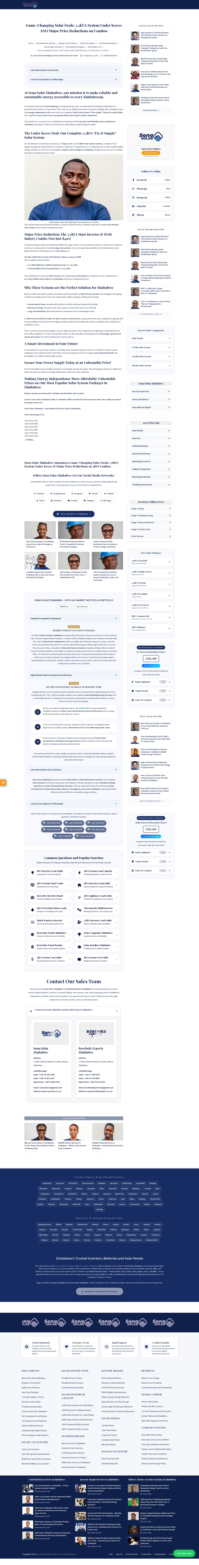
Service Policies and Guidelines (154, 1416)
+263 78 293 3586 (75, 823)
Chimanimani (98, 1204)
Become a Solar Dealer (31, 1401)
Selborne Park (82, 1224)
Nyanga (115, 1224)
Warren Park (119, 1194)
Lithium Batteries (140, 446)
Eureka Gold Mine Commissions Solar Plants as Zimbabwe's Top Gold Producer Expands (158, 1528)
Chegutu (42, 1230)
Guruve (119, 1235)
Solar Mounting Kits (110, 1463)
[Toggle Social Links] (3, 783)
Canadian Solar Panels (111, 1440)
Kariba (146, 1230)
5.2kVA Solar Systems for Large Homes (78, 1415)
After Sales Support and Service (154, 1420)
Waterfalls (113, 1189)
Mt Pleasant (73, 1183)
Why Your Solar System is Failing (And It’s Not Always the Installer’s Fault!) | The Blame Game (39, 1146)
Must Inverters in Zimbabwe (73, 1443)
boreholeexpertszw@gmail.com (98, 1087)
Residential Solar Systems (72, 1383)
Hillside (147, 1204)
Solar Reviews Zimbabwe (65, 1266)
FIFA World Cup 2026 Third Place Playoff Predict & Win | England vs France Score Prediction (156, 1541)
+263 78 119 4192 (97, 1082)
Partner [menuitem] (115, 12)
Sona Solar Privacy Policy (151, 1435)
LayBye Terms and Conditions (154, 1454)
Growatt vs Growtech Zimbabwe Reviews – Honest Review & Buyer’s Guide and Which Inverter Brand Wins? (105, 1488)
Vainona (84, 1194)
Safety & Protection (141, 453)
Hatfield (125, 1189)
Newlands (42, 1199)
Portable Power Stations (72, 1378)
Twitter (94, 493)
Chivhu (87, 1235)
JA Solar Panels (108, 1425)
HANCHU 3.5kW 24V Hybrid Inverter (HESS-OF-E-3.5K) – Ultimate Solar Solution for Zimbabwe (104, 1541)
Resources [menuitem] (101, 12)
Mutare (105, 1224)
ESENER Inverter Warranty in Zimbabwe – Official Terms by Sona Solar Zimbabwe (72, 1146)
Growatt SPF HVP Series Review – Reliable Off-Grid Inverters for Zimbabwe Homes (104, 1514)
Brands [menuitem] (76, 12)
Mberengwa (43, 1235)
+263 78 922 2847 (53, 823)
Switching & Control (141, 461)
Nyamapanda (131, 1235)
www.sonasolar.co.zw (51, 1091)
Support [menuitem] (157, 12)
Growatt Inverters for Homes (74, 1457)
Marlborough (127, 1183)
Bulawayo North (152, 1240)
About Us (119, 1554)
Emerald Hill (140, 1183)
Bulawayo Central (45, 1224)
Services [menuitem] (88, 12)
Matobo (122, 1240)
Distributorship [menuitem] (142, 12)
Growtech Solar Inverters (72, 1448)
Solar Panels (137, 430)
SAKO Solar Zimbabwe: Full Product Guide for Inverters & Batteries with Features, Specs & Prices (51, 1510)
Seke (87, 1204)
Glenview (51, 1204)
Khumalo (95, 1224)
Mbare (132, 1199)
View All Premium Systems (150, 801)
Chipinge (97, 1235)
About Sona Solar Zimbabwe (33, 1378)
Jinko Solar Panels (109, 1430)
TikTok (42, 501)
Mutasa (76, 1240)
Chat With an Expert (141, 407)
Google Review (59, 493)
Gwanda (144, 1235)
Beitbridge (101, 1230)
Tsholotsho (110, 1240)
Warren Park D (155, 1199)
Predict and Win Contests (152, 1406)
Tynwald (148, 1189)
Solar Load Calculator (30, 1449)
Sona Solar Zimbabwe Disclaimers (155, 1444)
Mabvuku (142, 1199)
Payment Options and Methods (154, 1458)
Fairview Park (134, 1204)
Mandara (79, 1189)
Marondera (125, 1230)
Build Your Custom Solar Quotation (36, 1459)
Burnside (69, 1224)
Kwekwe (147, 1224)
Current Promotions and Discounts (156, 1411)
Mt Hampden (58, 1194)
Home (111, 1554)
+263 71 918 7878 (86, 836)
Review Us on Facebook (151, 1383)
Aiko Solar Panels (109, 1444)
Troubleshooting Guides (32, 1406)
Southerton (72, 1194)
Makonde (109, 1235)
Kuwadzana (64, 1204)
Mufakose (90, 1199)
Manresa (145, 1194)
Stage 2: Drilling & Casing (142, 515)
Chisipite (68, 1189)
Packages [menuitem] (50, 12)
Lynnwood (106, 1194)
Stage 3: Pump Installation (142, 522)
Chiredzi (79, 1199)
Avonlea (122, 1204)
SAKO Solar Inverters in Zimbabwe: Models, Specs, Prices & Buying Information (52, 1523)
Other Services (137, 536)
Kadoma (157, 1224)
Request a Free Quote (31, 1383)
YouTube (73, 501)
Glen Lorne (60, 1183)
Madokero (136, 1189)
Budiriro (40, 1204)
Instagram (78, 493)
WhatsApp (107, 501)
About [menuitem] (126, 12)
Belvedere (43, 1189)
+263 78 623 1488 (98, 829)
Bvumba (126, 1224)
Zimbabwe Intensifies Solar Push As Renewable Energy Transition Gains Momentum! (154, 1488)
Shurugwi (66, 1235)
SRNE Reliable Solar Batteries (114, 1392)
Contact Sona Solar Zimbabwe (34, 1411)
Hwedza (87, 1240)
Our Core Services (140, 391)
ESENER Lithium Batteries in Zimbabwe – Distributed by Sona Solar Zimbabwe (107, 1146)
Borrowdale (47, 1183)
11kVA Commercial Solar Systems (75, 1424)
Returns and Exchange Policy (153, 1463)
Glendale (99, 1209)
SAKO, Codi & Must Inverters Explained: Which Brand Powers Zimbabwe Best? (53, 1498)
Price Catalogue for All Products (35, 1435)
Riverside (111, 1204)
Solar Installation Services (32, 1425)
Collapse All (82, 607)
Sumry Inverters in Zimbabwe (74, 1467)
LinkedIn (110, 493)
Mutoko (55, 1235)
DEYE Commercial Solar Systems (75, 1429)
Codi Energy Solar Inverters (73, 1453)
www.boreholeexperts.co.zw (100, 1091)
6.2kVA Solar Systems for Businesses (77, 1419)
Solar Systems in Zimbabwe (74, 514)
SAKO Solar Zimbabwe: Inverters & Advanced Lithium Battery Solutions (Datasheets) (52, 1534)
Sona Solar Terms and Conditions (155, 1439)
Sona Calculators (140, 399)
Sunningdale (55, 1199)
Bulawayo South (135, 1240)
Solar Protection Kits (110, 1458)
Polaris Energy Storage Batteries (115, 1397)
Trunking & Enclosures (142, 484)
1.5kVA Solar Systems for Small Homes (77, 1405)
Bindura (136, 1230)
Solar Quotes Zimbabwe (88, 1266)
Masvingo (53, 1230)
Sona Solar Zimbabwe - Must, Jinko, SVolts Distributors (56, 1554)
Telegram (90, 501)
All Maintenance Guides (150, 314)
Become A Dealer (132, 1554)
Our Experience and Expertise (34, 1421)
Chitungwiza (45, 1194)
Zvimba (77, 1235)
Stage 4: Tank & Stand (140, 529)
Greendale (91, 1189)
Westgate (114, 1183)
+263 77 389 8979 (64, 836)
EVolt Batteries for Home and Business (118, 1411)
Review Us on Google (150, 1378)
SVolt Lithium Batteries (111, 1378)
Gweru (136, 1224)
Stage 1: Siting (137, 508)
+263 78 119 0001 (53, 829)
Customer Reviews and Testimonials (156, 1387)
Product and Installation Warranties (156, 1449)
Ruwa (157, 1189)
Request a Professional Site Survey (101, 1291)
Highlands (101, 1183)
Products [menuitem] (64, 12)
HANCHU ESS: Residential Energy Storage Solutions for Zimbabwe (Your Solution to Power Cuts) (104, 1527)
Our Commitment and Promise (34, 1416)
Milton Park (56, 1189)
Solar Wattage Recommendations (36, 1454)
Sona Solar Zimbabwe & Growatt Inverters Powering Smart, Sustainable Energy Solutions (105, 1502)
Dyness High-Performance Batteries (117, 1406)
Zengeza (95, 1194)
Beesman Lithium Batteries (113, 1383)
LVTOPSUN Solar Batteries (113, 1387)
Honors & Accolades (149, 1401)
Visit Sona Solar (152, 153)
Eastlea (155, 1194)
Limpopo (157, 1230)
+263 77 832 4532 (75, 829)
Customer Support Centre (33, 1397)
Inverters (136, 438)
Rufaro (101, 1199)
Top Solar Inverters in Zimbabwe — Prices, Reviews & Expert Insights (52, 1486)
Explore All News (150, 110)
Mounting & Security (141, 477)
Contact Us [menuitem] (172, 12)
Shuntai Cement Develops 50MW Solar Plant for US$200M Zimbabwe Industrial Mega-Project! (157, 1516)
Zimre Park (112, 1199)
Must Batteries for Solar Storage (115, 1401)
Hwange (90, 1230)
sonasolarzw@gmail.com (50, 1087)
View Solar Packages (30, 1392)
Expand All (64, 607)
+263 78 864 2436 (81, 708)
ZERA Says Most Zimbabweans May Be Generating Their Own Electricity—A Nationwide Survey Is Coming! (155, 1502)
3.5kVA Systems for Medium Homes (76, 1410)
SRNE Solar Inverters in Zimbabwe (76, 1462)
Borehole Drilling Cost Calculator (35, 1463)
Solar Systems (146, 1554)
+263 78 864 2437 (98, 823)
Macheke (98, 1240)
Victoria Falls (77, 1230)
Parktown (158, 1204)
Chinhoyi (113, 1230)
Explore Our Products (31, 1387)
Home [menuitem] (41, 12)
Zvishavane (156, 1235)
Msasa (102, 1189)
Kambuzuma (133, 1194)
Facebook (40, 493)
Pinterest (57, 501)
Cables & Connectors (141, 469)
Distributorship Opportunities (34, 1430)
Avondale (153, 1183)
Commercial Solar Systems (73, 1387)
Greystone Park (87, 1183)
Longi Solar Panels (109, 1435)
